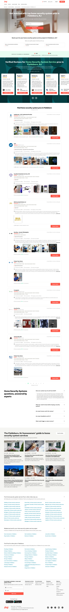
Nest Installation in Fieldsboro (30, 534)
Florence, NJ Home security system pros (12, 504)
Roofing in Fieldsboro (8, 551)
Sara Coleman (7, 478)
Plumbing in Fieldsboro (8, 549)
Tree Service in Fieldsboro (9, 554)
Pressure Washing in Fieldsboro (31, 551)
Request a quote (8, 92)
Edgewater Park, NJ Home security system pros (54, 504)
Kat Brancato (48, 453)
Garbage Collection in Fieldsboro (31, 554)
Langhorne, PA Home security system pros (53, 520)
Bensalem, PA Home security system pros (33, 513)
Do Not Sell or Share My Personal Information (26, 607)
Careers (57, 586)
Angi (46, 478)
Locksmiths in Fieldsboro (50, 534)
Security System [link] (17, 6)
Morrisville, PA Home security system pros (33, 519)
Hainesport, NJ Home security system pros (53, 512)
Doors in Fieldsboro (49, 562)
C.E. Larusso (27, 478)
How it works (58, 582)
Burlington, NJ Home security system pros (12, 512)
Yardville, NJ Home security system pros (53, 506)
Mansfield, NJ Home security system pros (12, 506)
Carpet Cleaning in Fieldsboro (51, 549)
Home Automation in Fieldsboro (10, 534)
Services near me (28, 584)
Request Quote (55, 137)
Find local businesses (29, 582)
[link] (4, 90)
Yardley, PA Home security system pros (32, 517)
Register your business (39, 582)
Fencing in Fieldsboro (8, 556)
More (19, 4)
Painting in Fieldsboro (49, 551)
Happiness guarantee (60, 593)
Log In (56, 1)
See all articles (60, 433)
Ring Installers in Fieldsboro (9, 536)
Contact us (58, 591)
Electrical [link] (5, 6)
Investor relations (59, 589)
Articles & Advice (24, 4)
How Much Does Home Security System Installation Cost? (34, 456)
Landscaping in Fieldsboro (9, 562)
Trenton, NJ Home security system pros (32, 511)
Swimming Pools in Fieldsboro (30, 553)
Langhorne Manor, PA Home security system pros (54, 518)
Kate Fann (6, 453)
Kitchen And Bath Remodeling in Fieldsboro (12, 553)
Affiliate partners (59, 595)
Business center (38, 584)
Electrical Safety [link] (11, 6)
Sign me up (14, 593)
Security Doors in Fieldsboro (50, 536)
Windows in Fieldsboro (49, 556)
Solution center (49, 582)
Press (57, 588)
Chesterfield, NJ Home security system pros (33, 507)
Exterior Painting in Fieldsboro (51, 558)
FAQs (47, 586)
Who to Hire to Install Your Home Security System (34, 481)
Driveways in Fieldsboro (29, 560)
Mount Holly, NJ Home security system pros (33, 502)
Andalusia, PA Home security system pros (53, 508)
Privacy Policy (18, 606)
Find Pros (34, 28)
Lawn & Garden (14, 4)
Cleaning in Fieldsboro (8, 564)
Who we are (58, 584)
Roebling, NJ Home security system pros (12, 502)
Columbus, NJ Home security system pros (12, 508)
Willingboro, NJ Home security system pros (33, 521)
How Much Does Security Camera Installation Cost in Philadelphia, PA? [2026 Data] (12, 456)
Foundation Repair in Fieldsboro (51, 553)
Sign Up (62, 1)
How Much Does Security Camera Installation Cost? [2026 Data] (53, 456)
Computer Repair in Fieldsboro (51, 564)
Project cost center (50, 584)
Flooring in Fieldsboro (29, 556)
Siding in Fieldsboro (28, 558)
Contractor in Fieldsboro (50, 566)
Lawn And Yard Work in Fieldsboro (10, 560)
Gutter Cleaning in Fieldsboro (51, 554)
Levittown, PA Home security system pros (12, 514)
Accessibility (14, 607)
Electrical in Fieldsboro (29, 536)
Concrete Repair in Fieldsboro (30, 562)
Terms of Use (13, 606)
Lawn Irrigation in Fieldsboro (50, 560)
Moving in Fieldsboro (8, 558)
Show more (58, 213)
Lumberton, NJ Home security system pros (53, 514)
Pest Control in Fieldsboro (30, 549)
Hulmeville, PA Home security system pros (53, 516)
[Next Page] (43, 383)
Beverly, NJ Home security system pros (53, 502)
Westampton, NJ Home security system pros (12, 520)
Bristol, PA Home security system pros (11, 518)
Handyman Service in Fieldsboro (10, 566)
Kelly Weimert (28, 453)
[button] (18, 130)
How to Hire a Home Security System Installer (54, 481)
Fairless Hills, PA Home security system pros (13, 510)
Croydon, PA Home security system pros (32, 515)
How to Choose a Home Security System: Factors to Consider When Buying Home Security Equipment (13, 481)
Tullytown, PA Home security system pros (12, 516)
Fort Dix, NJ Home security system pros (53, 510)
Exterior (9, 4)
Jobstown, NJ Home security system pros (33, 509)
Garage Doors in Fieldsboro (30, 567)
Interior (5, 4)
